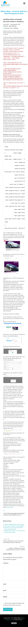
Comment (6, 563)
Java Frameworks (13, 24)
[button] (24, 3)
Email (5, 590)
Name (5, 584)
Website (5, 596)
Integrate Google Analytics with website (14, 524)
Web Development (12, 26)
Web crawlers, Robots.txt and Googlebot (14, 526)
